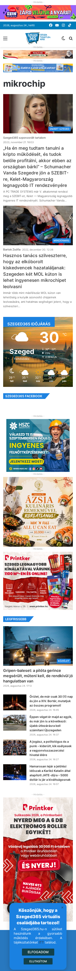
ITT (41, 942)
